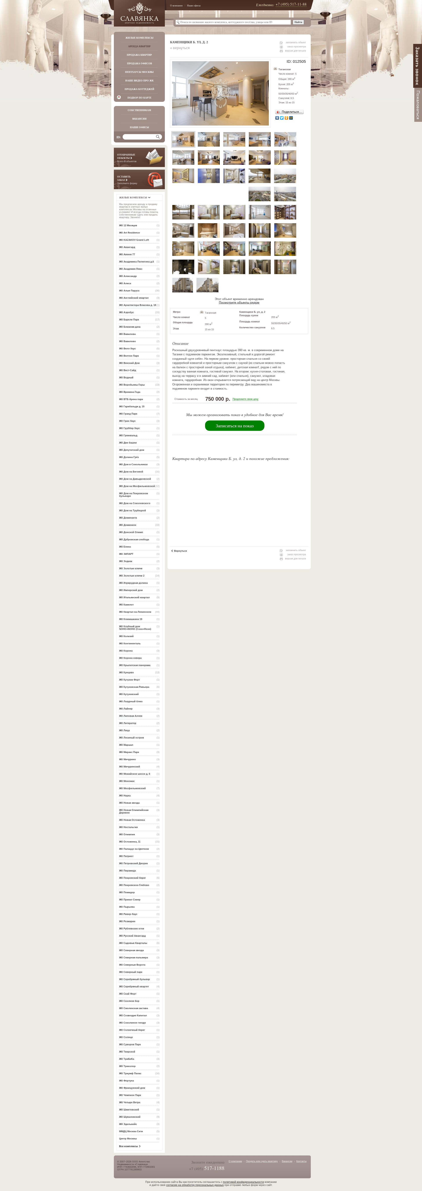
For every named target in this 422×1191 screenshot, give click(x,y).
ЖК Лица (124, 730)
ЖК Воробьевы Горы (132, 384)
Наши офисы (193, 5)
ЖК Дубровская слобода (134, 539)
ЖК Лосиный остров (131, 737)
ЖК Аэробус (126, 312)
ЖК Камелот (126, 604)
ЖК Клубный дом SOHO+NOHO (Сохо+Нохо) (135, 627)
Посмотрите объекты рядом (239, 302)
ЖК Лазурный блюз (130, 701)
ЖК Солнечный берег (132, 1030)
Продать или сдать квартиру (262, 1161)
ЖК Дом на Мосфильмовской (137, 486)
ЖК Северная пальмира (133, 957)
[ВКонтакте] (277, 118)
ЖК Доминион (127, 525)
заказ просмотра (296, 46)
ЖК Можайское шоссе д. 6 (134, 773)
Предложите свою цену (245, 399)
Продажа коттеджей (139, 89)
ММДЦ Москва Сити (131, 1131)
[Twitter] (282, 118)
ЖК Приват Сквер (129, 899)
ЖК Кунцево (126, 672)
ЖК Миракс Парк (129, 752)
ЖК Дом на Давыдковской (135, 479)
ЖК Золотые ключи (130, 568)
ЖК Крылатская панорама (134, 665)
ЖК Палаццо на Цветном (134, 849)
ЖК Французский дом (132, 1088)
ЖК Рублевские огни (131, 928)
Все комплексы (128, 1146)
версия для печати (295, 50)
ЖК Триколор (127, 1066)
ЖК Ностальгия (128, 827)
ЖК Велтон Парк (129, 355)
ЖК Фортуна (126, 1080)
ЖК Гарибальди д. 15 (131, 406)
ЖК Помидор (127, 892)
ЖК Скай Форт (127, 993)
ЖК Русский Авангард (132, 935)
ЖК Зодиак (125, 561)
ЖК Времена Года (129, 392)
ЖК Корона (126, 650)
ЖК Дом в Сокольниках (133, 464)
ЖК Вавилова (127, 334)
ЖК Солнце (126, 1037)
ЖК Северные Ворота (132, 964)
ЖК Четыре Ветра (129, 1102)
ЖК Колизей (126, 636)
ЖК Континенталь (130, 643)
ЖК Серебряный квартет (134, 986)
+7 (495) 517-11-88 (291, 4)
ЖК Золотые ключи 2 (131, 575)
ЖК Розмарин (127, 921)
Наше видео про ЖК (139, 80)
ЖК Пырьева (127, 906)
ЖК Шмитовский (129, 1109)
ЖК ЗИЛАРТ (126, 554)
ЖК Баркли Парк (129, 319)
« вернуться (180, 48)
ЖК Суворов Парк (130, 1044)
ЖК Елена (125, 546)
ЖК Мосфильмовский (132, 788)
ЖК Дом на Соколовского (134, 503)
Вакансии (139, 118)
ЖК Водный (126, 377)
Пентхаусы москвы (139, 72)
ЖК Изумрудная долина (133, 583)
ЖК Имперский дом (131, 590)
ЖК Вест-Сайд (127, 370)
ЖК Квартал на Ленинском (135, 612)
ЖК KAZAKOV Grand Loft (134, 240)
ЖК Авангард (127, 247)
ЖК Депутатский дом (131, 450)
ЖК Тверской (127, 1051)
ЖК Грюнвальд (128, 435)
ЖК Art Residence (129, 232)
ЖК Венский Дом (129, 363)
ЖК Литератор (127, 723)
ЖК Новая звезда (129, 802)
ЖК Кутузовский (129, 694)
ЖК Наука (125, 795)
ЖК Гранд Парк (128, 413)
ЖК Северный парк (130, 972)
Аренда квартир (139, 46)
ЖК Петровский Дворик (133, 863)
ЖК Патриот (126, 856)
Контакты (301, 1161)
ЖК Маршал (126, 745)
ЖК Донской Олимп (131, 532)
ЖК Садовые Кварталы (133, 943)
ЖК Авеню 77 (127, 254)
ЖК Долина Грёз (129, 457)
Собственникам (139, 110)
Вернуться (180, 551)
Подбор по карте (139, 97)
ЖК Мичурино (127, 759)
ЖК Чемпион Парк (130, 1095)
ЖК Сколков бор (129, 1001)
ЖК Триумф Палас (130, 1073)
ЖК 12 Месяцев (128, 225)
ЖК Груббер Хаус (129, 428)
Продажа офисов (139, 63)
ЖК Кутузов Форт (129, 679)
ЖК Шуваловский (129, 1117)
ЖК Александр (128, 276)
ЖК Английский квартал (134, 297)
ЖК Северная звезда (131, 950)
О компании (176, 5)
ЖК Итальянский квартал (134, 597)
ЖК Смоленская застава (133, 1008)
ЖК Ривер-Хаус (128, 914)
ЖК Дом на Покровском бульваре (133, 494)
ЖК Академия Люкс (130, 269)
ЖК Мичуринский (129, 766)
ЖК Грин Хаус (127, 421)
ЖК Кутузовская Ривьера (134, 687)
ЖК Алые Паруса (129, 290)
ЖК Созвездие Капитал (133, 1015)
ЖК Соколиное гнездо (132, 1022)
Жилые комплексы (139, 38)
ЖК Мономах (127, 781)
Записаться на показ (235, 426)
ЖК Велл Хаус (127, 348)
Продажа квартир (139, 55)
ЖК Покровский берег (132, 878)
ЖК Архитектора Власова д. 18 (137, 305)
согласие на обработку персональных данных (195, 1185)
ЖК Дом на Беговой (131, 471)
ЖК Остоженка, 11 (129, 841)
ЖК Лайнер (126, 708)
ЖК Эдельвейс (128, 1124)
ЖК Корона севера (130, 658)
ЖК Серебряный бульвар (134, 979)
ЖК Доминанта (128, 517)
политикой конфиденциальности (243, 1182)
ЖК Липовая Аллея (130, 716)
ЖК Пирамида (127, 870)
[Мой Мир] (291, 118)
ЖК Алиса (125, 283)
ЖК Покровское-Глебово (134, 885)
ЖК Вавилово (127, 341)
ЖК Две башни (128, 442)
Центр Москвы (128, 1138)
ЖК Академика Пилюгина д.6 (136, 261)
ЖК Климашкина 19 (130, 619)
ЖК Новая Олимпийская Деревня (133, 811)
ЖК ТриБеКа (126, 1059)
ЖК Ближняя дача (129, 326)
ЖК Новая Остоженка (132, 820)
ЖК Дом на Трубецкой (132, 510)
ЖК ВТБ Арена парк (131, 399)
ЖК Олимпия (127, 834)
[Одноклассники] (286, 118)
